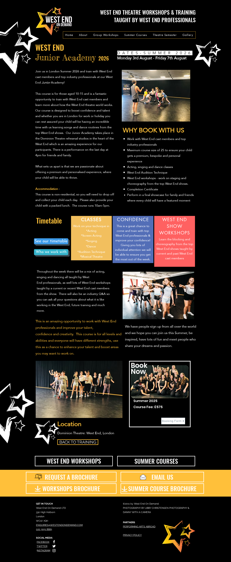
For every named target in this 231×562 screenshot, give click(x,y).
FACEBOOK (43, 542)
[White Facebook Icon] (54, 542)
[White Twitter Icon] (54, 546)
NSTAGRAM (43, 550)
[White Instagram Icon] (54, 550)
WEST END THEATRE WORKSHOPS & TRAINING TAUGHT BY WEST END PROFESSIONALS (148, 16)
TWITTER (42, 546)
